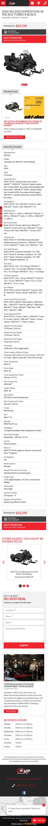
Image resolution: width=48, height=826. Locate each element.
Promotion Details (14, 137)
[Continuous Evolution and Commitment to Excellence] (24, 667)
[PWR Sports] (17, 3)
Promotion (10, 91)
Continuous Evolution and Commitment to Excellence (19, 685)
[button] (3, 562)
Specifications (12, 147)
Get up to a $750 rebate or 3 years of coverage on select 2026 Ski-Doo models (23, 123)
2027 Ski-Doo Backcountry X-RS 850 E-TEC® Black (24, 573)
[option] (24, 562)
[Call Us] (45, 3)
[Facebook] (24, 793)
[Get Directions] (39, 3)
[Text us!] (38, 821)
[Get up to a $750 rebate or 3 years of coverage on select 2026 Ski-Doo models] (24, 107)
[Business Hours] (32, 3)
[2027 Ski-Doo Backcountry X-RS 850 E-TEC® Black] (24, 557)
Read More (11, 711)
